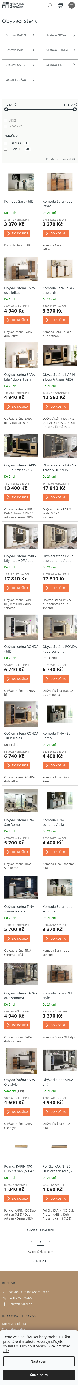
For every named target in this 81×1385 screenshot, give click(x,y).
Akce (13, 120)
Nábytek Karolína (20, 1304)
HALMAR (18, 143)
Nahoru (42, 1261)
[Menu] (72, 5)
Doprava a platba (14, 1324)
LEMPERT (19, 149)
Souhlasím (39, 1374)
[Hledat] (50, 5)
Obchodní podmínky (16, 1329)
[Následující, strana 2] (40, 1242)
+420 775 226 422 (20, 1298)
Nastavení (39, 1361)
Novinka (15, 126)
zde (6, 1350)
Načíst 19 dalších (40, 1230)
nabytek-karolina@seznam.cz (28, 1292)
